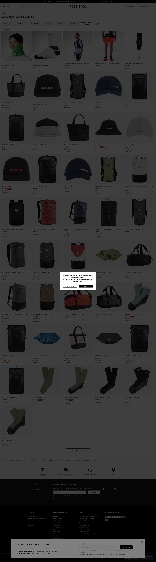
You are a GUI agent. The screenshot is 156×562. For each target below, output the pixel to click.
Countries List (69, 286)
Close (86, 286)
